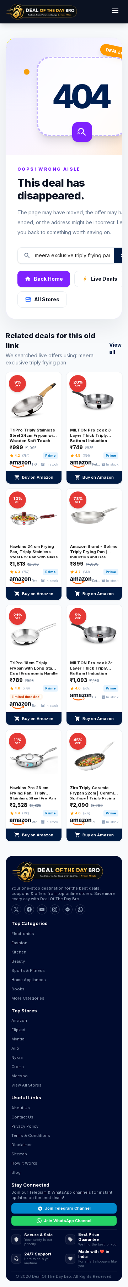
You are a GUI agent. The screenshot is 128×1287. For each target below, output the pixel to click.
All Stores (42, 299)
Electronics (22, 933)
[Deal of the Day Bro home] (42, 11)
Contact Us (22, 1117)
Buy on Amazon (33, 477)
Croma (17, 1066)
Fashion (19, 942)
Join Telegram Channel (68, 1208)
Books (18, 988)
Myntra (18, 1038)
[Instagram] (55, 909)
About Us (20, 1107)
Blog (16, 1172)
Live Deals (99, 279)
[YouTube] (42, 909)
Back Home (44, 279)
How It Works (24, 1163)
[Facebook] (29, 909)
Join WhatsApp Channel (67, 1220)
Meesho (19, 1075)
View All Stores (26, 1085)
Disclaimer (21, 1144)
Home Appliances (28, 979)
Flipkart (18, 1029)
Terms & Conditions (30, 1135)
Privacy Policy (24, 1126)
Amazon (19, 1020)
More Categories (27, 998)
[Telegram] (68, 909)
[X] (16, 909)
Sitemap (19, 1153)
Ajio (15, 1048)
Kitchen (18, 952)
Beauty (18, 961)
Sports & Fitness (28, 970)
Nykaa (17, 1057)
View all (115, 348)
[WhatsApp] (80, 909)
